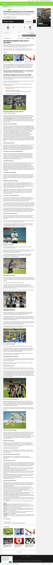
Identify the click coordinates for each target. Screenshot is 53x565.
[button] (10, 9)
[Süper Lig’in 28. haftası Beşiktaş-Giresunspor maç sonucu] (30, 543)
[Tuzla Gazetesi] (4, 3)
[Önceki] (8, 6)
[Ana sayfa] (10, 3)
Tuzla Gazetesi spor (7, 518)
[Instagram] (29, 557)
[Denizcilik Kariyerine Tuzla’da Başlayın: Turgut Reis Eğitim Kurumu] (39, 17)
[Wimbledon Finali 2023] (8, 58)
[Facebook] (24, 557)
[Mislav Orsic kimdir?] (30, 58)
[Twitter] (26, 557)
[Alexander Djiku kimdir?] (19, 58)
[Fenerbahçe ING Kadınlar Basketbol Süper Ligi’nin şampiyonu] (8, 543)
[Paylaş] (50, 563)
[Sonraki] (9, 6)
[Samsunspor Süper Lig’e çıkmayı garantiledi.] (19, 543)
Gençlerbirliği (9, 118)
